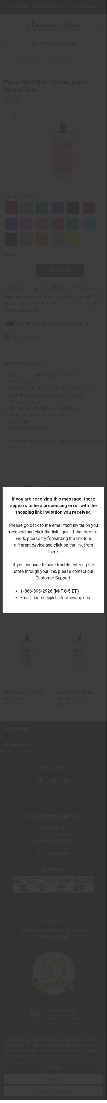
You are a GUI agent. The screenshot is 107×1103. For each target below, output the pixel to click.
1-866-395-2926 (36, 591)
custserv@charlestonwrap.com (62, 597)
